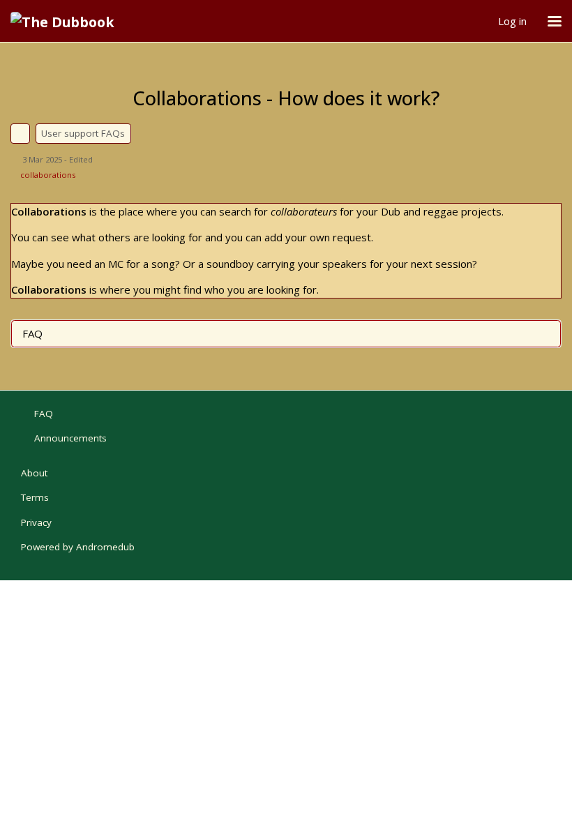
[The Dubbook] (67, 21)
